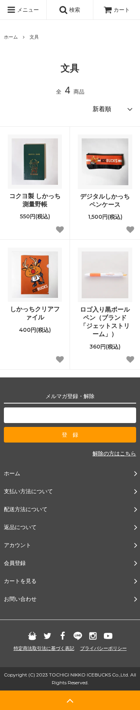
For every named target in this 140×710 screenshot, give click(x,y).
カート (122, 9)
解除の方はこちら (114, 453)
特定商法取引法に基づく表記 (44, 648)
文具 (34, 37)
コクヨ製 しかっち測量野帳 (35, 200)
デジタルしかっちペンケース (105, 200)
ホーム (11, 37)
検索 (74, 9)
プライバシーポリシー (103, 648)
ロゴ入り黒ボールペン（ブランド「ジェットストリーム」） (105, 321)
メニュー (27, 9)
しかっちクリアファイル (35, 313)
